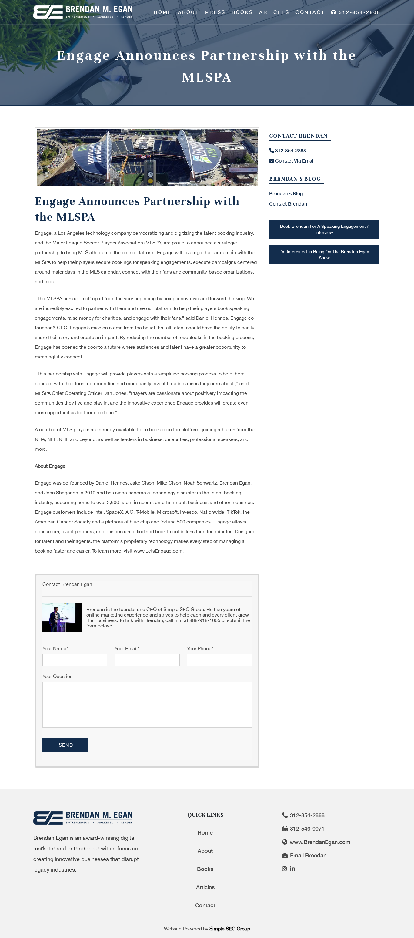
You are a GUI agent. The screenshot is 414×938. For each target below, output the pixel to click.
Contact (310, 12)
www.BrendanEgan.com (319, 842)
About (188, 12)
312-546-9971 (307, 828)
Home (163, 12)
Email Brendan (307, 855)
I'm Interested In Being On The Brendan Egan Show (324, 254)
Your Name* (55, 648)
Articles (274, 12)
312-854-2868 (359, 12)
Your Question (57, 676)
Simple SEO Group (229, 928)
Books (242, 12)
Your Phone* (200, 648)
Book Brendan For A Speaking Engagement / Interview (324, 229)
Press (215, 12)
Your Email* (127, 648)
